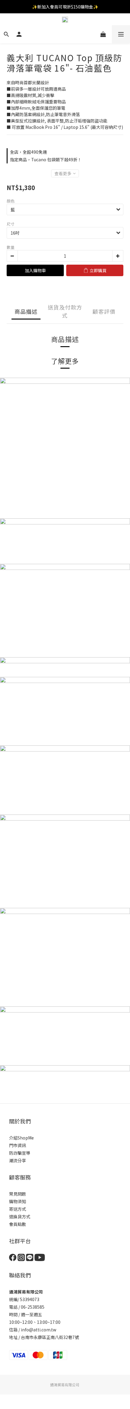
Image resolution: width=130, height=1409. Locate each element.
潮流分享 (17, 1160)
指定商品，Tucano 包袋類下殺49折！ (46, 159)
